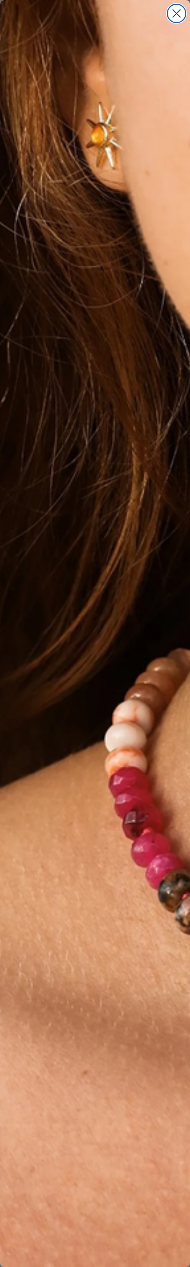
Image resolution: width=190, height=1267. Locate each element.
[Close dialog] (176, 13)
